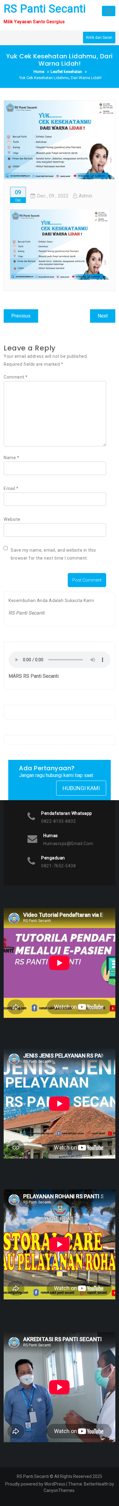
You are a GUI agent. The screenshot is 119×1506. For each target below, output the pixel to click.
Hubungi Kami (81, 788)
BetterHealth (96, 1484)
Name (11, 457)
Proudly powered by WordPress (35, 1484)
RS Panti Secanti (45, 8)
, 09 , (53, 196)
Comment (16, 377)
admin (85, 196)
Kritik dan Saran (99, 37)
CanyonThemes (59, 1490)
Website (12, 519)
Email (11, 488)
